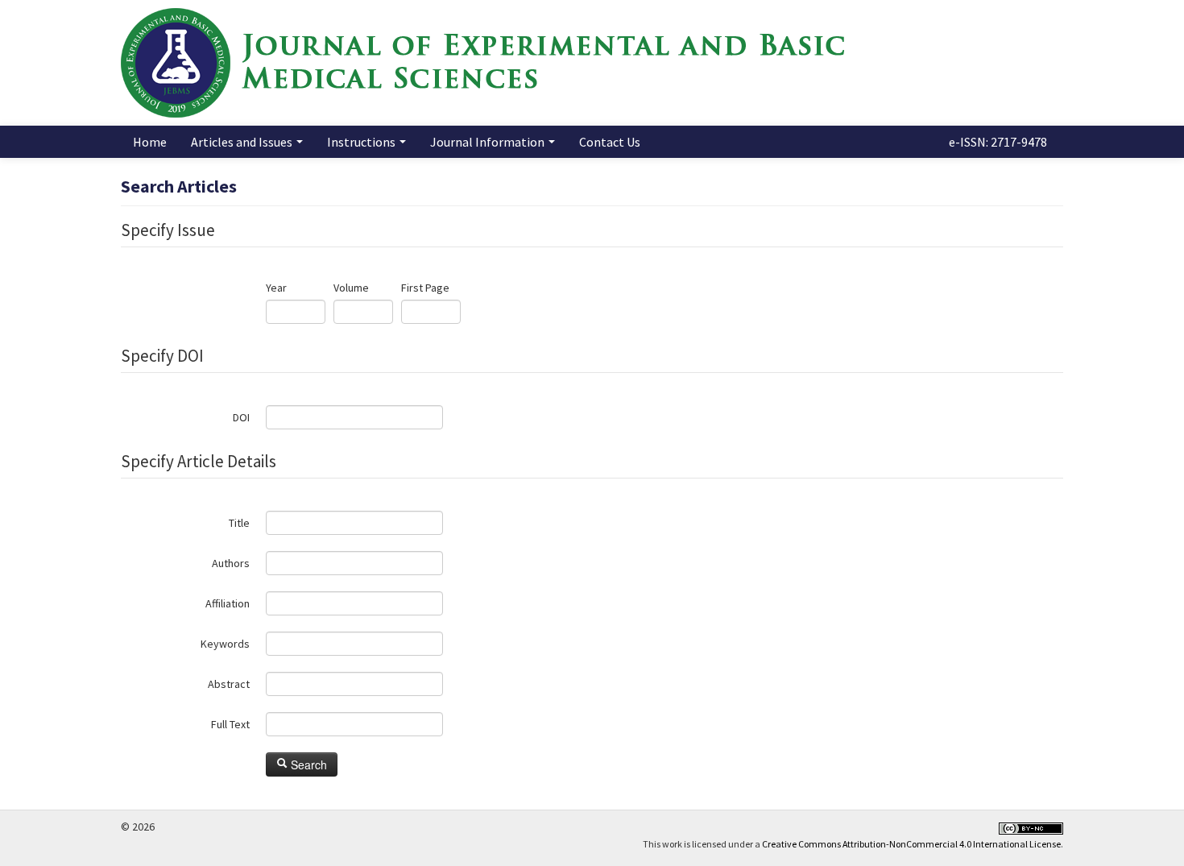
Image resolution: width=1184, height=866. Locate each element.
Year (276, 287)
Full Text (230, 724)
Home (150, 142)
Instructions (362, 142)
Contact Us (609, 142)
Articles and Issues (243, 142)
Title (239, 523)
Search (307, 764)
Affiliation (227, 603)
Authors (231, 563)
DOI (241, 417)
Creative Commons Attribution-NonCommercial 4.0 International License (911, 844)
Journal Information (488, 142)
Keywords (225, 643)
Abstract (229, 684)
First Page (425, 287)
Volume (351, 287)
